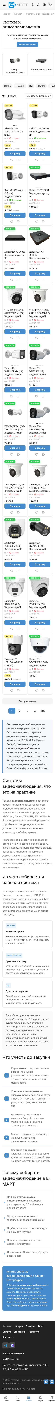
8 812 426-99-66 (12, 1353)
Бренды (30, 1326)
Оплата (6, 1331)
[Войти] (44, 4)
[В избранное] (12, 160)
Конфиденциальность (13, 1388)
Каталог (7, 1326)
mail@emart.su (10, 1359)
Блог (41, 1326)
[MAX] (12, 1345)
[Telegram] (5, 1345)
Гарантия (34, 1331)
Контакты (8, 1337)
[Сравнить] (18, 160)
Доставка (20, 1331)
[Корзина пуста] (50, 4)
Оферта (31, 1388)
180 (43, 710)
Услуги (19, 1326)
